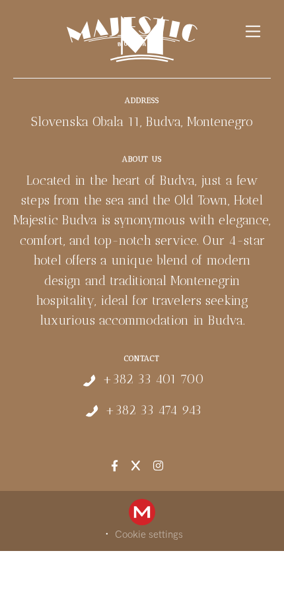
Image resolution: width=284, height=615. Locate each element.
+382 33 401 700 (153, 379)
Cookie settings (149, 534)
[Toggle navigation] (253, 31)
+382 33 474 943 (153, 410)
